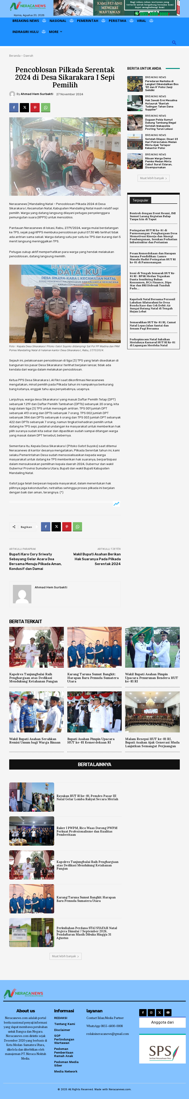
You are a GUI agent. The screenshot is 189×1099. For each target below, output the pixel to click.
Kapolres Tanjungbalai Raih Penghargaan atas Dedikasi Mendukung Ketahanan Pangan (33, 677)
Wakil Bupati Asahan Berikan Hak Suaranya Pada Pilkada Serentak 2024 (97, 559)
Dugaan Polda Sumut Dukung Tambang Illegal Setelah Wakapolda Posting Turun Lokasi (160, 124)
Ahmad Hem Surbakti (37, 93)
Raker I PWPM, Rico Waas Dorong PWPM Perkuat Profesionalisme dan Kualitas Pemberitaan (86, 831)
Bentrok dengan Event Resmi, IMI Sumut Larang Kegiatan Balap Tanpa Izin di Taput (153, 216)
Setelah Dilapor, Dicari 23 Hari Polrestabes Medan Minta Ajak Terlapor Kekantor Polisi (161, 144)
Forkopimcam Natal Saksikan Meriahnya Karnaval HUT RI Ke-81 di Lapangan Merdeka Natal (152, 342)
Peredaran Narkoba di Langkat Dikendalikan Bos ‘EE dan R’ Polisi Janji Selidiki (162, 86)
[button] (174, 42)
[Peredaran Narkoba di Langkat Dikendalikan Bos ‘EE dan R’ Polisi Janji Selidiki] (135, 84)
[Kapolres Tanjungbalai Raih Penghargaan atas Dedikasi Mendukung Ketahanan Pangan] (36, 647)
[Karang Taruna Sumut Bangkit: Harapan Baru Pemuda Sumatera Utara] (94, 647)
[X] (24, 107)
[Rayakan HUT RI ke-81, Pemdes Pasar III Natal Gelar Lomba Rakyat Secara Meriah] (31, 797)
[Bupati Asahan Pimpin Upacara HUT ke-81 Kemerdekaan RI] (94, 711)
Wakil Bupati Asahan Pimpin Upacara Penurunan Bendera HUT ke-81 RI (151, 677)
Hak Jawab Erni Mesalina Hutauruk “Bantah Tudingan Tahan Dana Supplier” (161, 105)
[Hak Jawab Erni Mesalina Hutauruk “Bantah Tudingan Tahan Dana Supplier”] (135, 103)
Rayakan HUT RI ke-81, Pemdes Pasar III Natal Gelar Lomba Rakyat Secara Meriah (87, 797)
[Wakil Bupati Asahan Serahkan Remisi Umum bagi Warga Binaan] (36, 711)
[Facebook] (13, 107)
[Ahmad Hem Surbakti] (13, 94)
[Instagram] (151, 1012)
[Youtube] (167, 1012)
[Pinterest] (35, 107)
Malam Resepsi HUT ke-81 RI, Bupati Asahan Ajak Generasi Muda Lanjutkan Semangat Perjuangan (152, 742)
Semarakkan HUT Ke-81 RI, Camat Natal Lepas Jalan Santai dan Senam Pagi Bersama (153, 325)
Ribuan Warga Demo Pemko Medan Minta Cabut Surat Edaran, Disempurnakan (158, 163)
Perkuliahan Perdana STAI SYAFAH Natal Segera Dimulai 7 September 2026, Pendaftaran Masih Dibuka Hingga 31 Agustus (86, 933)
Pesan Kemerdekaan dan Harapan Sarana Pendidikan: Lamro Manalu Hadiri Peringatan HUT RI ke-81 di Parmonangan (153, 258)
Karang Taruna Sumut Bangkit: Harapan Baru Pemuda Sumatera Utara (93, 677)
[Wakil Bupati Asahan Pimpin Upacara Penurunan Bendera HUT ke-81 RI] (152, 647)
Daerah (28, 56)
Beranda (15, 56)
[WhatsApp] (45, 107)
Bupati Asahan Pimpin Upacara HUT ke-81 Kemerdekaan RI (91, 740)
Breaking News (155, 77)
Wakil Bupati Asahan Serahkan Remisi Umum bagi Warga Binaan (34, 740)
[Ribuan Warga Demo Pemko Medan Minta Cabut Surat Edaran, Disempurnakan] (135, 161)
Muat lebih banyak (152, 178)
